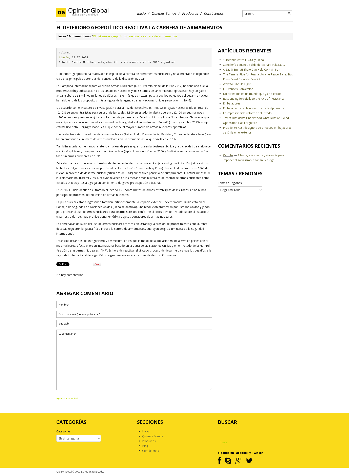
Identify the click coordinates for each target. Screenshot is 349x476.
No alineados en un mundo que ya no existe (252, 94)
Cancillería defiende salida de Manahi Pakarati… (254, 65)
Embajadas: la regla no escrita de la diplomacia (253, 108)
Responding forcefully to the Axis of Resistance (254, 98)
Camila (228, 155)
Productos (190, 13)
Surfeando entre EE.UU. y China (243, 60)
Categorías (63, 431)
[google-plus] (238, 461)
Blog (145, 446)
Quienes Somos (164, 13)
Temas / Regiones (230, 183)
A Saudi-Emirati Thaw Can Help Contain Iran (251, 69)
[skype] (228, 461)
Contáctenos (214, 13)
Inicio (141, 13)
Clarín (64, 57)
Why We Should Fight (237, 84)
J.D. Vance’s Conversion (238, 89)
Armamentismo (79, 36)
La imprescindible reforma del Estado (247, 113)
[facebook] (219, 461)
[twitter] (249, 461)
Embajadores (231, 103)
